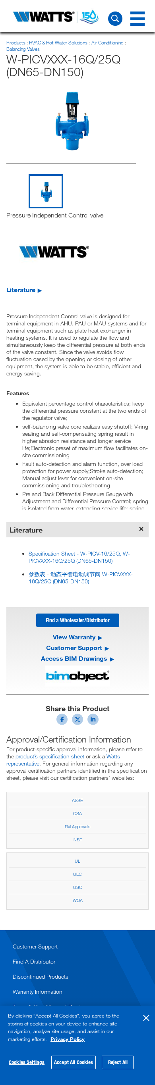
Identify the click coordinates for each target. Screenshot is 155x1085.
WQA (78, 900)
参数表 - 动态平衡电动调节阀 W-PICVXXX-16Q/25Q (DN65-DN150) (81, 578)
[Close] (146, 1018)
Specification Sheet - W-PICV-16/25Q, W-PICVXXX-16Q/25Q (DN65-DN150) (79, 557)
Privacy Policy (67, 1039)
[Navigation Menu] (137, 19)
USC (77, 887)
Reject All (118, 1062)
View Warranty (74, 637)
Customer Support (74, 647)
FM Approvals (77, 826)
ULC (77, 874)
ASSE (77, 800)
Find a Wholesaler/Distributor (78, 620)
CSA (77, 813)
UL (77, 861)
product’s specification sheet (49, 756)
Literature (20, 289)
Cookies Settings (27, 1062)
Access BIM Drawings (74, 658)
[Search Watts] (115, 19)
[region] (77, 1045)
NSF (78, 839)
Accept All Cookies (73, 1062)
